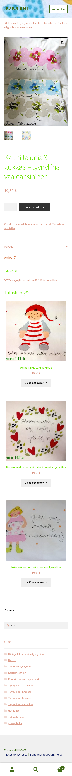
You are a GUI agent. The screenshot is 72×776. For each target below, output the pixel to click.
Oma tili (12, 769)
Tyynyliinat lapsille (19, 698)
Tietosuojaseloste (15, 754)
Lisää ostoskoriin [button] (36, 383)
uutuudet (13, 710)
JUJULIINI (16, 8)
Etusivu (12, 23)
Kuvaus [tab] (8, 246)
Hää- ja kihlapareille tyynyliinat (32, 224)
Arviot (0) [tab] (10, 257)
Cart (55, 766)
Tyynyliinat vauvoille (20, 704)
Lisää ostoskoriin (34, 207)
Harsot (12, 660)
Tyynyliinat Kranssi (19, 691)
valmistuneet (16, 717)
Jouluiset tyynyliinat (20, 666)
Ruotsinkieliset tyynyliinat (23, 679)
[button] (62, 43)
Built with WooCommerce (46, 754)
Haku (36, 769)
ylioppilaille (15, 723)
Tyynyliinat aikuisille (30, 23)
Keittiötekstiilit (17, 673)
